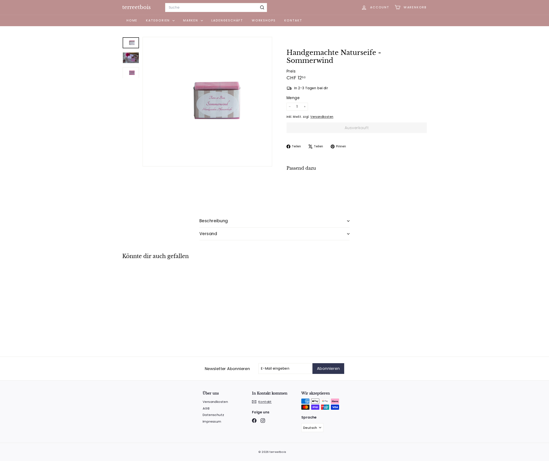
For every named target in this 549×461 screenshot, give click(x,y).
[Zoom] (207, 101)
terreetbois (136, 7)
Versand (208, 234)
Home (132, 20)
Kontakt (293, 20)
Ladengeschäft (227, 20)
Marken (191, 20)
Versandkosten (321, 117)
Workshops (264, 20)
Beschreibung (213, 221)
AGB (206, 408)
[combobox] (216, 7)
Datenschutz (213, 415)
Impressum (212, 421)
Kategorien (158, 20)
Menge (293, 97)
